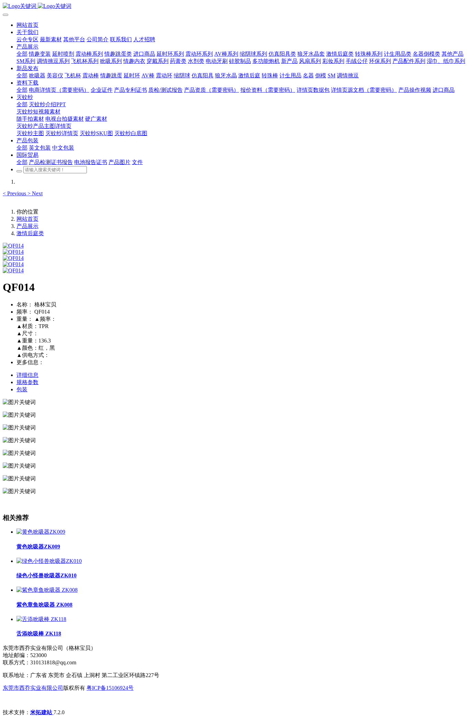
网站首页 (27, 25)
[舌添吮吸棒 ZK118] (41, 619)
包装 (21, 389)
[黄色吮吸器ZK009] (40, 532)
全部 (21, 54)
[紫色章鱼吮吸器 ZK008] (47, 590)
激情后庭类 (30, 233)
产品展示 (27, 226)
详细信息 (27, 375)
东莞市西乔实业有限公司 (33, 688)
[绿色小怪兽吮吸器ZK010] (49, 561)
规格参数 (27, 382)
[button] (15, 193)
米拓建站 (42, 712)
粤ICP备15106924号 (110, 688)
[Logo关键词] (234, 6)
